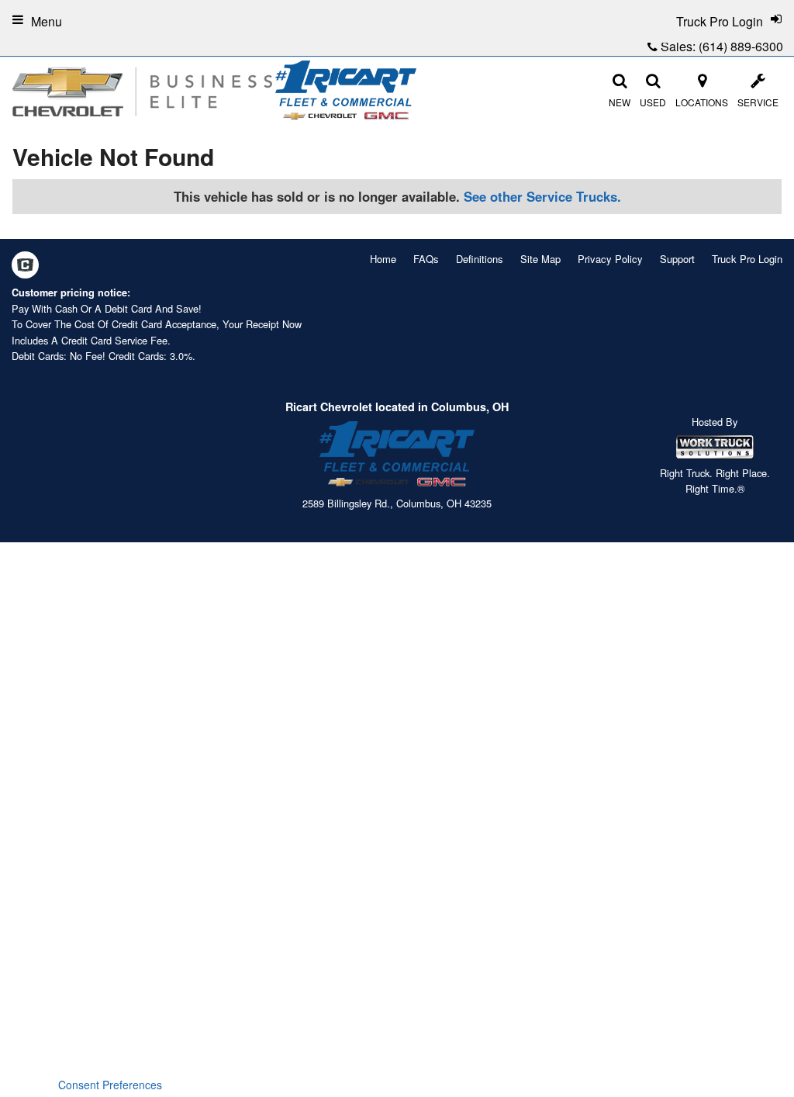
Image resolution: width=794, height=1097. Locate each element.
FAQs (426, 258)
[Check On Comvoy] (25, 266)
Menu (46, 21)
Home (383, 258)
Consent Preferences (110, 1084)
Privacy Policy (610, 258)
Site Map (540, 258)
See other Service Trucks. (542, 196)
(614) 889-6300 (741, 46)
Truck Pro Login (747, 258)
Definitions (479, 258)
